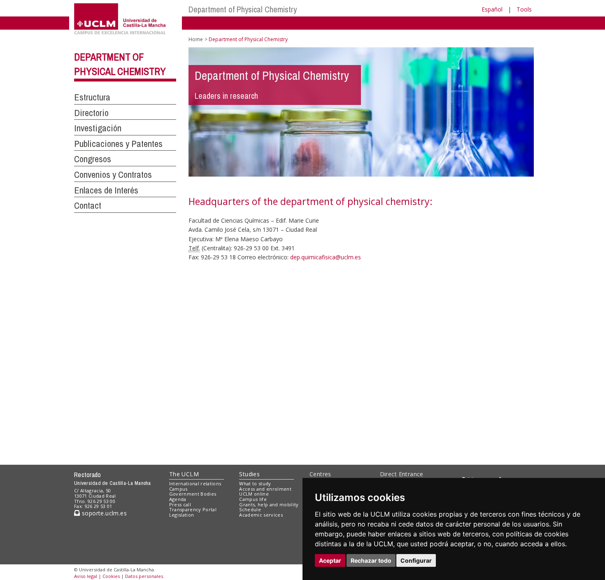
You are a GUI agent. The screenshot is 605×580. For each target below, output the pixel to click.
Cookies (111, 576)
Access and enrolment (265, 489)
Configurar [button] (416, 560)
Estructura (92, 97)
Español (492, 9)
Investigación (97, 128)
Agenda (177, 499)
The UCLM (184, 474)
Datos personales (144, 576)
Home (195, 39)
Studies (249, 474)
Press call (180, 504)
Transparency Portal (192, 509)
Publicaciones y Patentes (118, 143)
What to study (255, 483)
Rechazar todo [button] (371, 560)
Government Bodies (192, 494)
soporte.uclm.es (103, 513)
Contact (87, 205)
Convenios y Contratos (113, 174)
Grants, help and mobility (268, 504)
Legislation (181, 515)
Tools (524, 9)
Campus (178, 489)
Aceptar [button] (330, 560)
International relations (195, 483)
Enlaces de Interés (106, 190)
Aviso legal (85, 576)
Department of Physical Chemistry (242, 9)
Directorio (91, 113)
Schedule (250, 509)
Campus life (253, 499)
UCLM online (254, 494)
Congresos (92, 159)
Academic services (261, 515)
